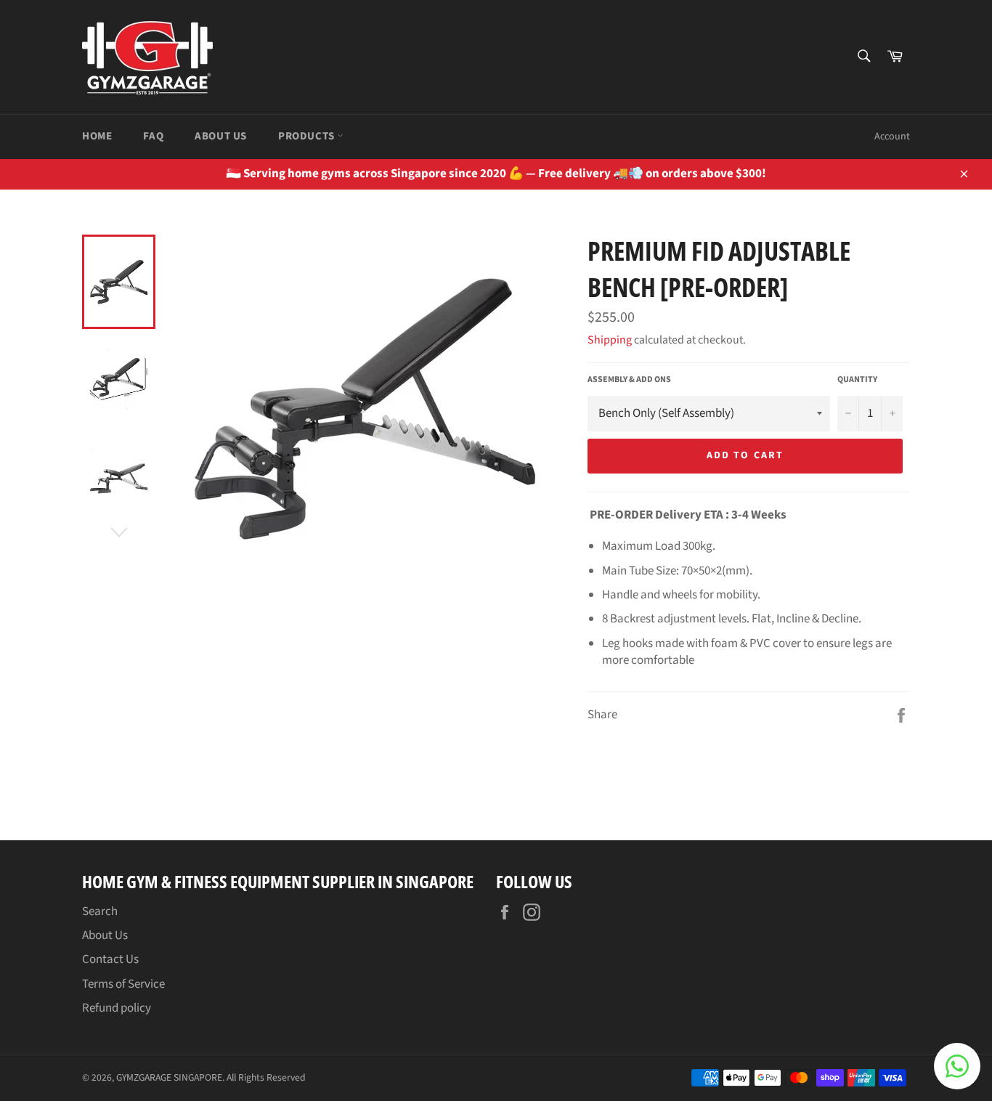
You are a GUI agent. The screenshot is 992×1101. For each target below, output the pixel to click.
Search (100, 911)
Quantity (857, 380)
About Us (221, 136)
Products (307, 136)
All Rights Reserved (266, 1077)
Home (97, 136)
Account (892, 136)
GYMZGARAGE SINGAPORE (169, 1077)
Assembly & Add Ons (629, 380)
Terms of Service (123, 984)
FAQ (153, 136)
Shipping (610, 340)
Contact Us (110, 959)
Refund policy (116, 1008)
